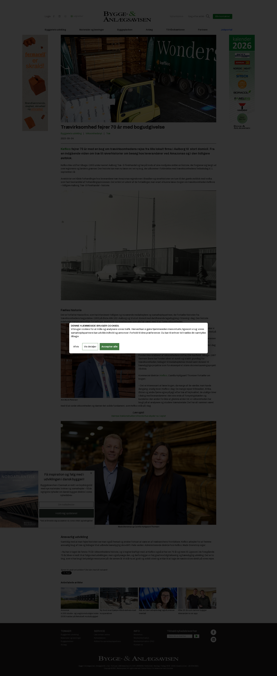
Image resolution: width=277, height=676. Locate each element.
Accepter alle (109, 346)
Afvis (76, 346)
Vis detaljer (90, 346)
